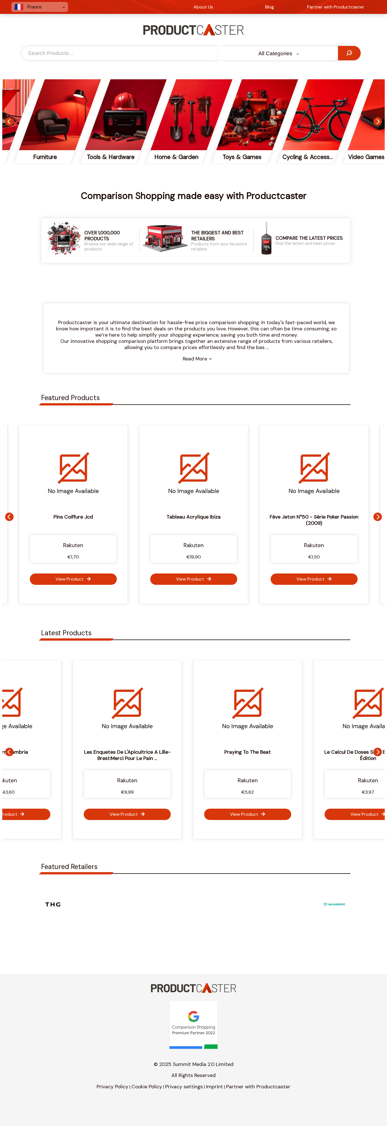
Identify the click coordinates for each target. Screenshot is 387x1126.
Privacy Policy (112, 1086)
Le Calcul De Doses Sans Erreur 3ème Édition (316, 755)
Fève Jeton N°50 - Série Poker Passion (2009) (311, 520)
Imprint (214, 1086)
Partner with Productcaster (258, 1086)
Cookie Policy (146, 1086)
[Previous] (9, 121)
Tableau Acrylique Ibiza (190, 517)
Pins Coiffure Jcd (70, 517)
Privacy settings (184, 1086)
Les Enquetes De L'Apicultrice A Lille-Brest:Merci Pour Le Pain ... (75, 755)
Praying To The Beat (196, 752)
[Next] (377, 121)
